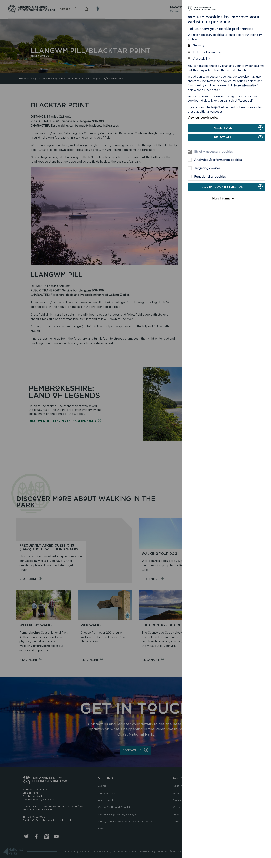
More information (223, 198)
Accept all (223, 127)
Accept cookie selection (222, 186)
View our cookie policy (203, 117)
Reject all (223, 137)
